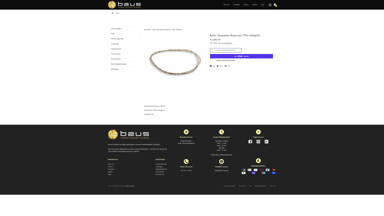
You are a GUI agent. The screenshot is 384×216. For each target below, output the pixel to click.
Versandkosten (227, 43)
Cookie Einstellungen (229, 186)
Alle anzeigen (116, 29)
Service (246, 5)
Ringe (126, 33)
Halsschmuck (116, 49)
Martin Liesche (130, 186)
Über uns (226, 5)
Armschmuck (116, 59)
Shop (262, 5)
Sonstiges (114, 69)
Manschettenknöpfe (118, 64)
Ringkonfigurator (161, 169)
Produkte (237, 5)
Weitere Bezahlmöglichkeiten (225, 60)
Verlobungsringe (117, 39)
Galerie (254, 5)
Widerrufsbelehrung (260, 186)
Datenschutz (242, 186)
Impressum (272, 186)
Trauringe (115, 44)
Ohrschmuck (115, 54)
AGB (250, 186)
